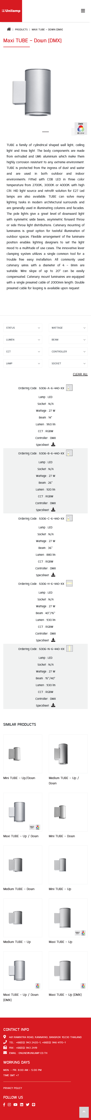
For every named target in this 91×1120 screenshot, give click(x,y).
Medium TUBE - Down (18, 889)
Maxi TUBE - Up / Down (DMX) (20, 997)
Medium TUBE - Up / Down (64, 781)
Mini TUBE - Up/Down (19, 778)
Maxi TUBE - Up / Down (20, 836)
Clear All (80, 374)
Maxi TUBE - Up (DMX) (65, 994)
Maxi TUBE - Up (60, 941)
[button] (81, 132)
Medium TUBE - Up (17, 941)
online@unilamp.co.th (33, 1053)
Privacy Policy (12, 1088)
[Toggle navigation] (83, 11)
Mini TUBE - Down (62, 836)
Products (21, 29)
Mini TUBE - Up (60, 889)
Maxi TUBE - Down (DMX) (47, 29)
